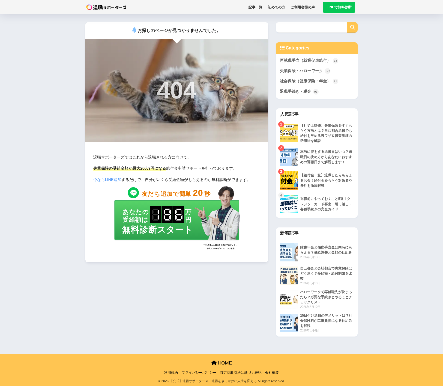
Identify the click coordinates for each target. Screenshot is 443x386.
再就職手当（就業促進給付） (308, 60)
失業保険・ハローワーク (305, 71)
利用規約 (171, 372)
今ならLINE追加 (107, 180)
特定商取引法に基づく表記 (240, 372)
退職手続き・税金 (298, 91)
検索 (352, 27)
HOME (224, 362)
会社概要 (272, 372)
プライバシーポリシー (199, 372)
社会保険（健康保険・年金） (308, 81)
